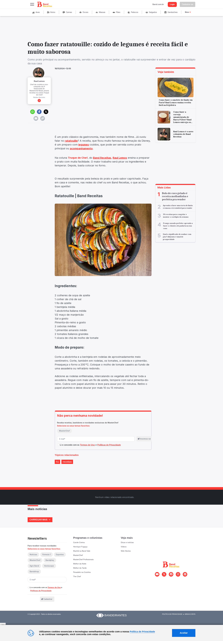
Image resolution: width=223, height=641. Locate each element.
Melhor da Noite (79, 564)
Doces (85, 12)
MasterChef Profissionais (83, 559)
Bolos (52, 12)
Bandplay (50, 560)
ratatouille (71, 140)
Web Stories (126, 551)
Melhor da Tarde (80, 568)
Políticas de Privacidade (40, 591)
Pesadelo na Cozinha (82, 572)
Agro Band (34, 566)
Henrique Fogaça (80, 547)
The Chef (77, 576)
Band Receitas (102, 157)
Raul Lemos (39, 81)
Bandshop (34, 571)
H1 (57, 461)
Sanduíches (173, 12)
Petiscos (134, 12)
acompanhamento (81, 148)
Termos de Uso (54, 587)
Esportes (60, 554)
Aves (38, 12)
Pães (118, 12)
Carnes (69, 12)
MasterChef (64, 431)
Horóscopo (49, 566)
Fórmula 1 (46, 554)
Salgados (153, 12)
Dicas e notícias (127, 542)
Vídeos (123, 547)
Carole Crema (79, 542)
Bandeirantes (115, 615)
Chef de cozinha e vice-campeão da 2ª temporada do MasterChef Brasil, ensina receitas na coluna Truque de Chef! (39, 90)
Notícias (33, 554)
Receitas (67, 461)
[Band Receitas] (44, 4)
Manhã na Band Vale (81, 551)
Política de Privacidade (172, 614)
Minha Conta (190, 614)
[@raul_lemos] (39, 100)
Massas (102, 12)
